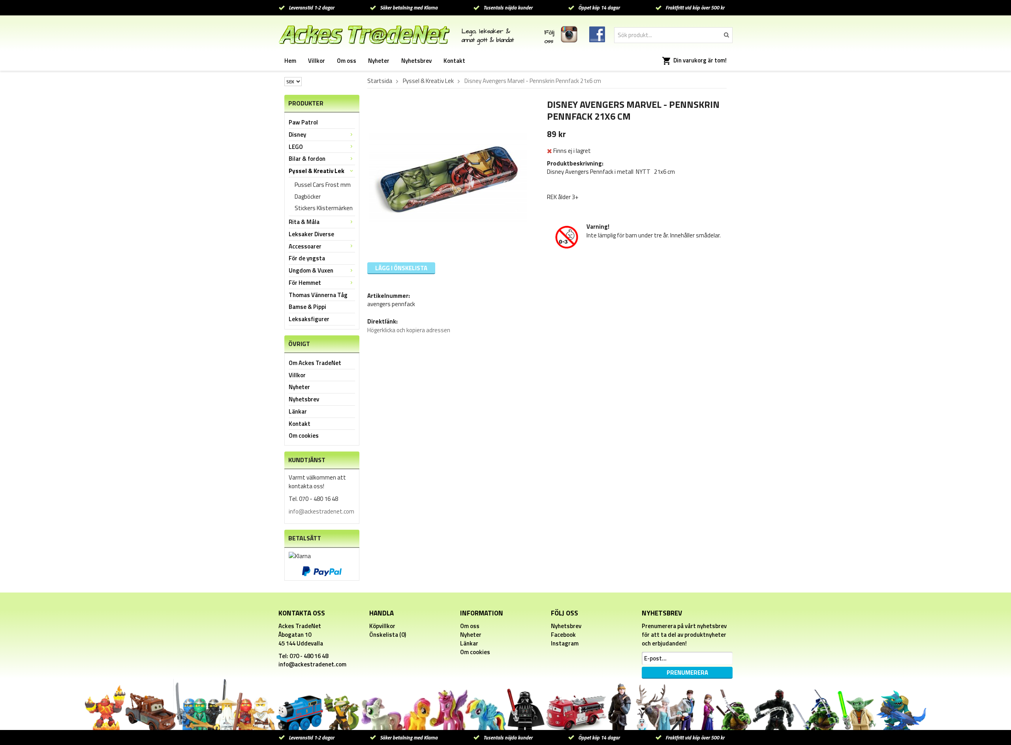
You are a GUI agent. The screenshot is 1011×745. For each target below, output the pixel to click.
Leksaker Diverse (311, 234)
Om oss (346, 60)
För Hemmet (305, 282)
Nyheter (378, 60)
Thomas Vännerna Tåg (318, 294)
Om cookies (304, 435)
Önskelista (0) (387, 634)
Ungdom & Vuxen (311, 270)
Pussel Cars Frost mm (323, 184)
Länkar (298, 411)
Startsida (379, 81)
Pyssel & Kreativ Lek (316, 170)
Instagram (565, 643)
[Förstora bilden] (448, 177)
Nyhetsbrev (416, 60)
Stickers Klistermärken (324, 208)
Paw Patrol (303, 122)
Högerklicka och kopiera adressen (408, 330)
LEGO (296, 146)
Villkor (316, 60)
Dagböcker (308, 196)
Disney (297, 134)
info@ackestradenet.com (321, 511)
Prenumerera (687, 672)
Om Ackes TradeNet (315, 362)
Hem (290, 60)
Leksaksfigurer (309, 319)
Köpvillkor (382, 625)
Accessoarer (305, 246)
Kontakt (454, 60)
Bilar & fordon (307, 158)
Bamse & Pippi (307, 306)
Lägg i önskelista (401, 268)
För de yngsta (307, 258)
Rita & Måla (304, 221)
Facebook (563, 634)
